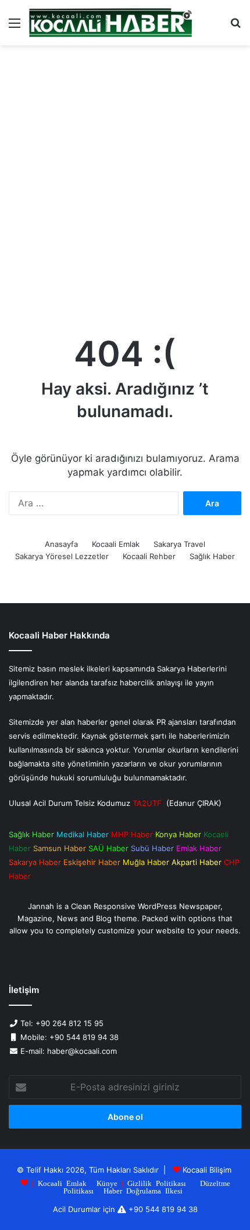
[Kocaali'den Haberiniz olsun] (110, 22)
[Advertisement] (125, 187)
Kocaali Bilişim (207, 1169)
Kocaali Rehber (149, 556)
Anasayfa (61, 544)
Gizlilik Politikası (156, 1183)
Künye (107, 1183)
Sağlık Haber (212, 556)
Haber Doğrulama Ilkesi (143, 1190)
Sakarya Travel (179, 544)
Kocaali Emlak (116, 544)
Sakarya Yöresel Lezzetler (62, 556)
